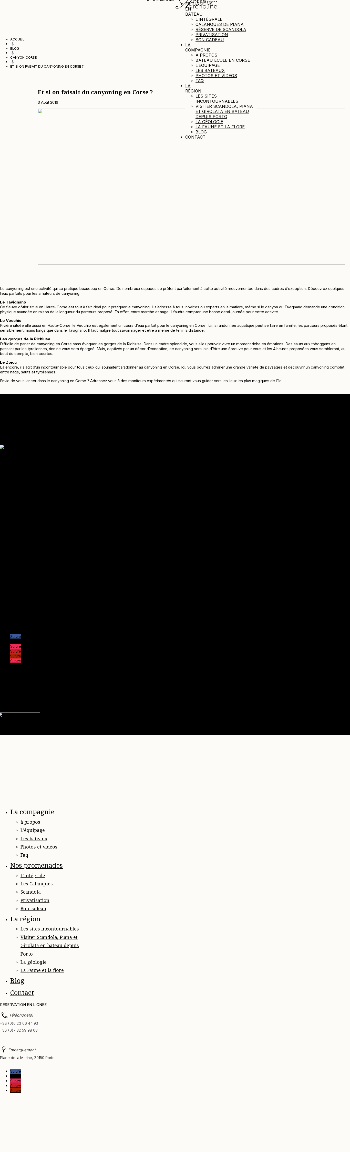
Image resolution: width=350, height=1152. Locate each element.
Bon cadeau (209, 39)
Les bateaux (210, 70)
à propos (206, 55)
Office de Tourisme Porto (32, 604)
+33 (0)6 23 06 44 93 (19, 1023)
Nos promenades (36, 865)
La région (193, 88)
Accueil (16, 464)
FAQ (213, 693)
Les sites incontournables (216, 98)
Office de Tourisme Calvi (32, 609)
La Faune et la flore (220, 126)
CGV (179, 693)
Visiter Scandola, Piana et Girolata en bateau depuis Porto (224, 111)
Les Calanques (36, 884)
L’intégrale (208, 19)
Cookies (164, 693)
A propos (18, 469)
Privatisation (211, 34)
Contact (195, 137)
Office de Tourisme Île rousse (36, 614)
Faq (199, 80)
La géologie (209, 121)
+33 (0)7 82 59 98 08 (19, 1030)
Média (15, 474)
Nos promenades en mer (32, 479)
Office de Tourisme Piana (32, 599)
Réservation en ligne (28, 508)
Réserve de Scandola (220, 29)
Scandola (30, 892)
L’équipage (207, 65)
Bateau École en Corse (222, 60)
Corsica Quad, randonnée (32, 594)
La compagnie (198, 47)
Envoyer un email (15, 540)
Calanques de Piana (219, 24)
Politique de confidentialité (122, 693)
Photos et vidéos (216, 75)
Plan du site (197, 693)
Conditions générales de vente (37, 498)
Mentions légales (81, 693)
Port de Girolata (24, 619)
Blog (201, 131)
